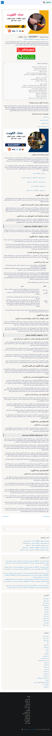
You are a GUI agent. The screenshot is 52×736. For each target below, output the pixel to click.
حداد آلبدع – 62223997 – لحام (39, 173)
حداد (47, 39)
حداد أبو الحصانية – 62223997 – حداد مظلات (36, 182)
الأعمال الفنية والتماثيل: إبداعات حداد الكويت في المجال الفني (33, 87)
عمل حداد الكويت (42, 84)
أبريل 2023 (46, 614)
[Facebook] (22, 729)
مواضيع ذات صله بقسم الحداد (40, 68)
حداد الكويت (43, 39)
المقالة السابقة (47, 516)
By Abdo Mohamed (30, 729)
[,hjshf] (25, 729)
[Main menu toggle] (2, 2)
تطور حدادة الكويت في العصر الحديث (38, 88)
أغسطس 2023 (45, 605)
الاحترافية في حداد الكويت (41, 93)
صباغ (48, 651)
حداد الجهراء (46, 117)
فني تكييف (46, 662)
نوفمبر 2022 (46, 620)
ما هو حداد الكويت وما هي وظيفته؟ (39, 66)
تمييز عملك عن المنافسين (40, 80)
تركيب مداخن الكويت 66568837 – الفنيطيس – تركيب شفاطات (35, 547)
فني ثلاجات (46, 664)
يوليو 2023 (46, 607)
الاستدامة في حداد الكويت (41, 96)
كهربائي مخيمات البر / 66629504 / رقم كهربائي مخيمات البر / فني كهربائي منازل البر (25, 587)
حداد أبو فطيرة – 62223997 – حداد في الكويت (36, 190)
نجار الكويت (46, 687)
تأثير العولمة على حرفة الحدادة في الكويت (37, 91)
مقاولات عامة (46, 684)
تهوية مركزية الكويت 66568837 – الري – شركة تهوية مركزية (36, 541)
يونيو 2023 (46, 609)
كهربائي (47, 680)
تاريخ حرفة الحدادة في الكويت (40, 69)
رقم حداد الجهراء (45, 123)
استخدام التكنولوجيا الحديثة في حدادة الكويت (37, 90)
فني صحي (46, 669)
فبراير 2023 (46, 616)
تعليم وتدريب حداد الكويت (40, 95)
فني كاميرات (46, 675)
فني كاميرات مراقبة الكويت (43, 678)
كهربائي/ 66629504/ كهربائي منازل (41, 682)
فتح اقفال (47, 653)
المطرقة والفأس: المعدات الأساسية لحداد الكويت (36, 73)
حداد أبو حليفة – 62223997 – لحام (38, 186)
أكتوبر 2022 (46, 622)
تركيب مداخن (46, 638)
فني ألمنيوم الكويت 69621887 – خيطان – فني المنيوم (37, 545)
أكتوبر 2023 (46, 600)
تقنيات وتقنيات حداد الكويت (41, 77)
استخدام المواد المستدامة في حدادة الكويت (37, 98)
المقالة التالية (5, 516)
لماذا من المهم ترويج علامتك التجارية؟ (38, 79)
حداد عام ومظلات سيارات (43, 126)
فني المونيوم (46, 656)
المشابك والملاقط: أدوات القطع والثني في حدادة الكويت (34, 74)
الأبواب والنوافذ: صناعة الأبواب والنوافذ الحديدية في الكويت (34, 85)
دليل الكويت (46, 647)
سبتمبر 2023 (46, 603)
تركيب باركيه (46, 636)
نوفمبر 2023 (46, 598)
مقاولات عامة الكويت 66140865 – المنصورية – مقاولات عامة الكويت (34, 549)
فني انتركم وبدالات (45, 658)
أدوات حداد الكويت (42, 71)
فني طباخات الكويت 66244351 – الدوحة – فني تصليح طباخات (35, 543)
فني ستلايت (46, 667)
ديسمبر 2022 (46, 618)
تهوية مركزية (46, 640)
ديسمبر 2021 (46, 625)
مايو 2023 (47, 611)
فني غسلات (46, 673)
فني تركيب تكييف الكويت (43, 660)
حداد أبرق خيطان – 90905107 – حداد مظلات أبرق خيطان (34, 177)
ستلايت (47, 649)
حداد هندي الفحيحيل (44, 120)
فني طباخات (46, 671)
